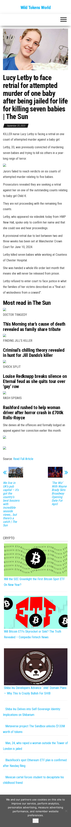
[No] (66, 811)
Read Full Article (23, 459)
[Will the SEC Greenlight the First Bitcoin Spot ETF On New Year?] (35, 559)
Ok (35, 820)
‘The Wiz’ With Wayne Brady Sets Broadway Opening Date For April (59, 493)
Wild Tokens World (36, 7)
